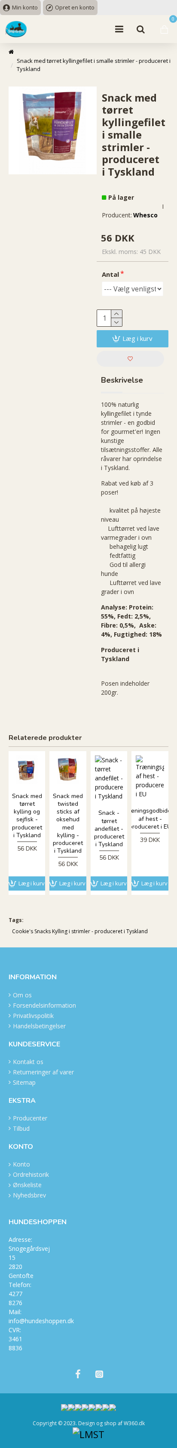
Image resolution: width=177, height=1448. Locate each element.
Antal (110, 274)
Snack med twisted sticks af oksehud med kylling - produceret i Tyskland (68, 823)
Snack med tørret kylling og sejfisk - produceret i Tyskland (27, 815)
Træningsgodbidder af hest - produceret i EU (150, 818)
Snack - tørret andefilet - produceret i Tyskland (109, 828)
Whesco (145, 215)
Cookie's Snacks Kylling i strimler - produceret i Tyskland (80, 931)
